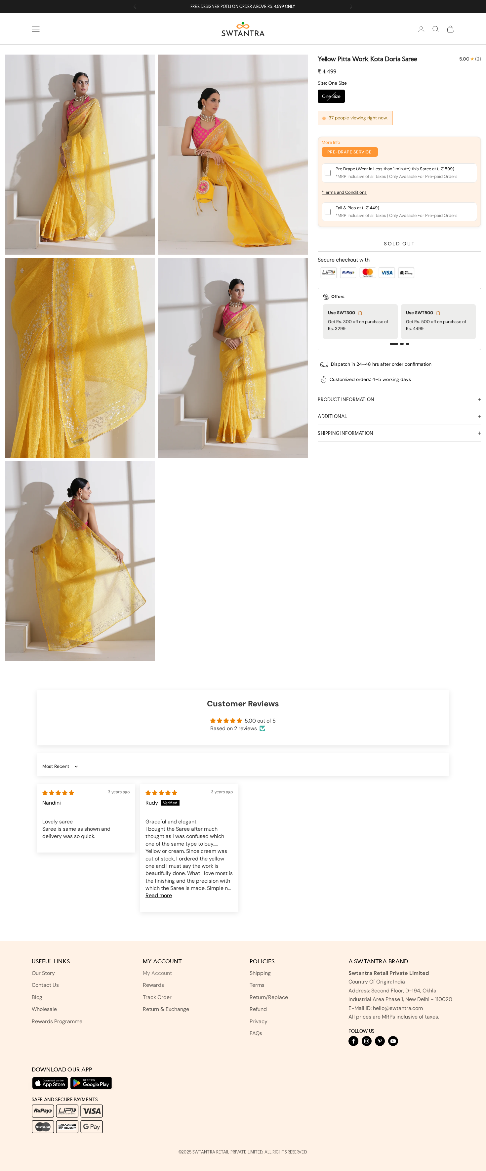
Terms (257, 985)
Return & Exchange (166, 1009)
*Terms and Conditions (344, 192)
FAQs (256, 1033)
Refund (258, 1009)
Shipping (260, 973)
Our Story (43, 973)
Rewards (153, 985)
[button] (394, 344)
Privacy (258, 1021)
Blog (37, 997)
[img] (58, 792)
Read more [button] (158, 895)
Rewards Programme (57, 1021)
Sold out (399, 244)
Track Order (157, 997)
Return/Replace (269, 997)
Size (332, 83)
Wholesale (44, 1009)
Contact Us (45, 985)
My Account (157, 973)
